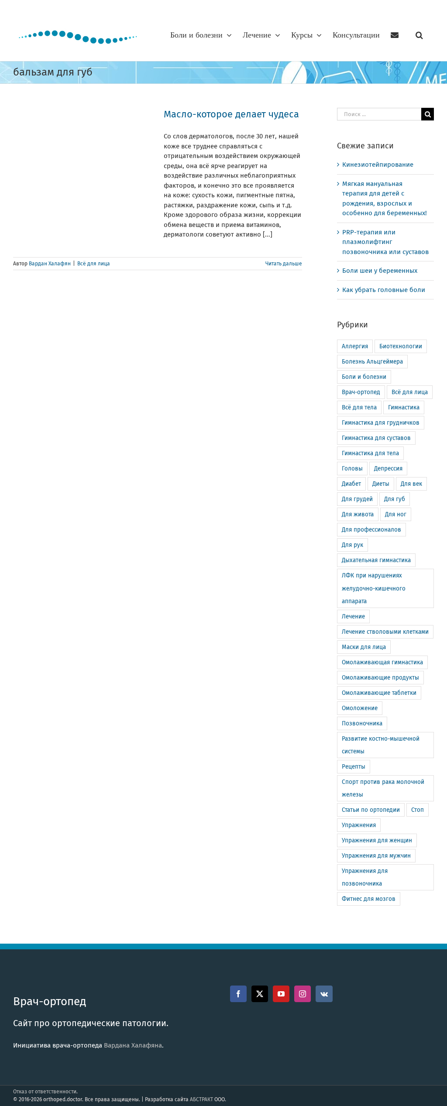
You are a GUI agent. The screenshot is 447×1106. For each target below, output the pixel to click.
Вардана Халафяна (133, 1045)
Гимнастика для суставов (376, 438)
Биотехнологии (400, 346)
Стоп (417, 810)
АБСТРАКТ (201, 1099)
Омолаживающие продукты (380, 677)
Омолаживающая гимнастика (382, 662)
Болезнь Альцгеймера (372, 361)
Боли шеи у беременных (379, 271)
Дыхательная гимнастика (376, 560)
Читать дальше (283, 264)
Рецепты (353, 766)
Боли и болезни (364, 377)
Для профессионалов (371, 529)
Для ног (395, 514)
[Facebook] (238, 994)
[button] (419, 35)
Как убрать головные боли (383, 290)
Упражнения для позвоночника (365, 877)
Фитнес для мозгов (368, 899)
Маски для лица (364, 647)
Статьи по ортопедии (371, 810)
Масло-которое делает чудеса (231, 114)
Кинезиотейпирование (377, 164)
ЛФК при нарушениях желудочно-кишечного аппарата (374, 588)
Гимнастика (403, 407)
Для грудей (357, 499)
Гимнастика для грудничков (380, 422)
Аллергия (355, 346)
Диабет (351, 484)
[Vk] (324, 994)
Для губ (394, 499)
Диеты (380, 484)
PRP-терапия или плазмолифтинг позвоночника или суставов (385, 242)
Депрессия (388, 468)
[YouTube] (281, 994)
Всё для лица (93, 264)
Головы (352, 468)
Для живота (358, 514)
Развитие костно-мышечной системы (380, 745)
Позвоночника (362, 723)
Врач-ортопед (361, 392)
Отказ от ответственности (44, 1092)
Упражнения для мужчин (376, 855)
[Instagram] (302, 994)
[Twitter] (259, 994)
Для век (411, 484)
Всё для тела (359, 407)
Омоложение (360, 708)
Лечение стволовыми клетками (385, 631)
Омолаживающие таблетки (379, 693)
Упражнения (359, 825)
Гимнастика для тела (370, 453)
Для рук (352, 545)
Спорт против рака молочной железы (383, 788)
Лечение (353, 616)
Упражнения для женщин (377, 840)
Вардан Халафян (50, 264)
